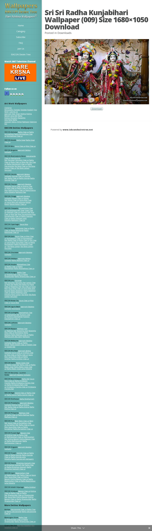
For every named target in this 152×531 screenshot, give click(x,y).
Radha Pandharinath (27, 399)
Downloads (64, 33)
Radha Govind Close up (25, 395)
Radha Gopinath (10, 121)
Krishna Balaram (13, 439)
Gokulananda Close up (19, 509)
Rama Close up (16, 162)
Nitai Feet (14, 214)
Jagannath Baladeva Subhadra (17, 324)
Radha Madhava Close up (20, 260)
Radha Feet (26, 379)
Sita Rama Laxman (13, 246)
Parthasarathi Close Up (15, 238)
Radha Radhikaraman (14, 441)
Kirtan (18, 114)
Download (97, 108)
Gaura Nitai (24, 224)
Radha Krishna (24, 407)
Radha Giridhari (30, 487)
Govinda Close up (18, 176)
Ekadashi (30, 110)
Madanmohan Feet (13, 475)
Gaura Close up (20, 146)
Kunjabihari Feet (12, 425)
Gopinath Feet (25, 212)
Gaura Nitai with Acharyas (16, 202)
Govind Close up (20, 393)
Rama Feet (25, 162)
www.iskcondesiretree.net (78, 129)
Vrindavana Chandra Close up (17, 387)
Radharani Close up (18, 220)
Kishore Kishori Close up (18, 204)
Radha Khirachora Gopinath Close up (17, 468)
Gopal (22, 210)
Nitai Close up (31, 146)
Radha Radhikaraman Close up (15, 442)
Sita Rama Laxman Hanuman (16, 169)
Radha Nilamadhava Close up (24, 268)
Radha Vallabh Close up (18, 345)
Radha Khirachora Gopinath (16, 467)
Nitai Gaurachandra (25, 214)
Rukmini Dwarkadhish (15, 317)
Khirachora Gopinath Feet (16, 465)
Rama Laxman (16, 295)
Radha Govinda (24, 178)
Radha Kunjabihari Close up (23, 429)
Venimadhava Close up (15, 136)
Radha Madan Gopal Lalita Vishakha (19, 369)
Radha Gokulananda (14, 511)
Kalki (13, 114)
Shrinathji (14, 118)
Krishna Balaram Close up (19, 479)
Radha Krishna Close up (16, 190)
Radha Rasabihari (17, 291)
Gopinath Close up (13, 212)
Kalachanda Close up (22, 228)
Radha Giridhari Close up (20, 359)
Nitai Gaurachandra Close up (20, 215)
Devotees (24, 110)
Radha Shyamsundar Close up (25, 276)
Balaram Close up (24, 491)
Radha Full (26, 284)
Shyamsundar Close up (15, 275)
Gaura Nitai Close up (22, 242)
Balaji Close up (24, 421)
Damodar (17, 110)
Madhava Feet (11, 331)
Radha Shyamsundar (24, 499)
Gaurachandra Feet (13, 210)
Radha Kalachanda (17, 230)
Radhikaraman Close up (15, 437)
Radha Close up (23, 132)
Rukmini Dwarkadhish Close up (17, 318)
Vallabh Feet (11, 347)
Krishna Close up (17, 405)
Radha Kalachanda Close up (16, 231)
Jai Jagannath (11, 113)
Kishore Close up (17, 198)
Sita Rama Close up (21, 166)
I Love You (12, 112)
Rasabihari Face (16, 287)
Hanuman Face (20, 283)
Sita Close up (26, 287)
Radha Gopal (20, 140)
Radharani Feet (20, 192)
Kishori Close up (13, 200)
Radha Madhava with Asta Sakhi (19, 336)
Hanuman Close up (22, 160)
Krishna (23, 114)
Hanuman (11, 160)
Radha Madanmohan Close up (18, 480)
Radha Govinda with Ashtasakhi (22, 459)
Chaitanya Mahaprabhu (9, 109)
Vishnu (14, 122)
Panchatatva (16, 309)
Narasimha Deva (22, 331)
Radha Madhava (23, 415)
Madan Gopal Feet (13, 365)
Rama (10, 120)
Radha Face (18, 284)
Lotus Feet (13, 116)
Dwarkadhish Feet (13, 315)
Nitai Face (10, 284)
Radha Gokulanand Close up (17, 164)
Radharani (26, 122)
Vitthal (19, 122)
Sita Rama (24, 295)
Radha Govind (12, 395)
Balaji (17, 421)
